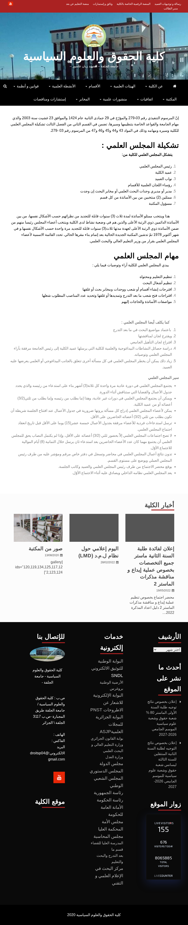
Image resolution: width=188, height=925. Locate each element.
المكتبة (171, 99)
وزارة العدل (114, 757)
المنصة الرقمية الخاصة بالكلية (133, 3)
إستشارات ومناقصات (49, 99)
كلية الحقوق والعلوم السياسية (94, 56)
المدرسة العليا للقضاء (107, 843)
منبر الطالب (171, 8)
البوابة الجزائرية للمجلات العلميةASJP (109, 724)
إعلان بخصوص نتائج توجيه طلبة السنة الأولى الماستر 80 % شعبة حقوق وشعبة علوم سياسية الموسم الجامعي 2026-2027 (161, 718)
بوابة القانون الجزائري (107, 738)
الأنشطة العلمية (63, 86)
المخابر (84, 99)
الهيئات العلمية (124, 86)
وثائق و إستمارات (103, 3)
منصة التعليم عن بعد (77, 3)
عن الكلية (156, 86)
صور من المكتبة (46, 548)
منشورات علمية (115, 99)
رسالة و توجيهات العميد (168, 3)
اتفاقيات (146, 99)
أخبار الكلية (159, 505)
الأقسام (94, 86)
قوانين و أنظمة (28, 86)
